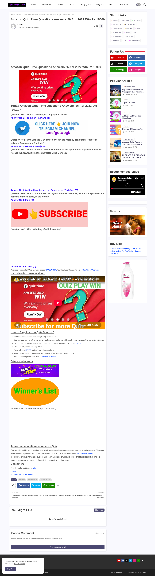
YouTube (124, 5)
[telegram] (130, 560)
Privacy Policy (140, 572)
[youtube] (118, 560)
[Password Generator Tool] (115, 130)
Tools (72, 5)
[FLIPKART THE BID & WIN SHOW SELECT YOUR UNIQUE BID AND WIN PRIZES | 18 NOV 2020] (115, 156)
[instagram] (134, 560)
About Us (120, 572)
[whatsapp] (138, 560)
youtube (120, 58)
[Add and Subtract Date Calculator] (115, 116)
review (128, 32)
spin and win (129, 36)
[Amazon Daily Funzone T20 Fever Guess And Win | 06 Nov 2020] (115, 143)
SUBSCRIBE (51, 270)
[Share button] (58, 485)
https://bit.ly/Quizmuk (90, 270)
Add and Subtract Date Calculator (132, 117)
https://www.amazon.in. (87, 454)
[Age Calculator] (115, 103)
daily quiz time (21, 15)
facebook (138, 58)
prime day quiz (117, 32)
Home (33, 5)
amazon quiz (32, 480)
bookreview (137, 20)
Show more (99, 510)
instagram (138, 70)
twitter (120, 64)
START (28, 350)
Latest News (46, 5)
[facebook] (122, 560)
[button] (138, 4)
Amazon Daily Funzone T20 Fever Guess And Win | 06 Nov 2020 (133, 143)
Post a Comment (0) (58, 547)
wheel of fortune (135, 40)
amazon (22, 480)
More (111, 5)
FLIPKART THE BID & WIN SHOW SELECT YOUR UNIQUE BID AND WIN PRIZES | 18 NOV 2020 (133, 156)
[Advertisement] (58, 47)
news (138, 28)
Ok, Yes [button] (10, 569)
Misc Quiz (129, 28)
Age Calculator (128, 103)
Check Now (18, 564)
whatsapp (120, 70)
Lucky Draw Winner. (48, 357)
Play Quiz (85, 5)
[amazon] (142, 560)
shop (135, 32)
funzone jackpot (117, 28)
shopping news (117, 36)
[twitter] (126, 560)
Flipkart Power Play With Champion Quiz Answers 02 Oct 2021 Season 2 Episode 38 (132, 91)
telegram (138, 64)
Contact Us (129, 572)
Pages (99, 5)
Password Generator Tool (133, 129)
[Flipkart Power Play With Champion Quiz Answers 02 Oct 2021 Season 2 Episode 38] (115, 90)
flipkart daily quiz (130, 24)
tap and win (116, 40)
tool (125, 40)
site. (34, 468)
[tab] (33, 4)
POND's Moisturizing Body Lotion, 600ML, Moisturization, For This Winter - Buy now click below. (126, 251)
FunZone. (77, 343)
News (60, 5)
